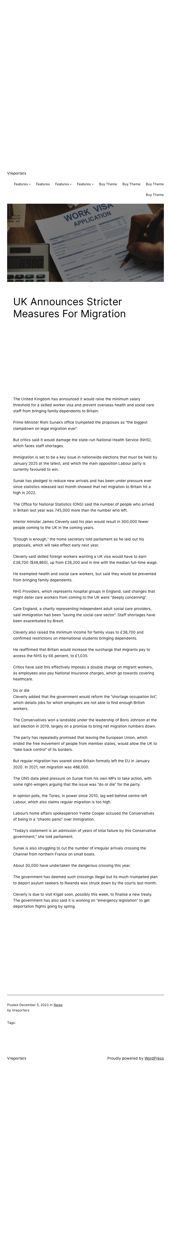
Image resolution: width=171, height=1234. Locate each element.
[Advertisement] (85, 31)
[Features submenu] (30, 184)
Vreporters (16, 173)
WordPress (154, 1058)
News (58, 1005)
